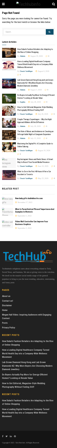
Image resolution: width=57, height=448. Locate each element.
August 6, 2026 (43, 71)
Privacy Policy (8, 327)
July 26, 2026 (42, 114)
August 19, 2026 (36, 56)
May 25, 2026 (42, 178)
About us (6, 296)
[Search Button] (50, 32)
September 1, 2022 (24, 216)
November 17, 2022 (24, 202)
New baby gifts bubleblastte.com (29, 198)
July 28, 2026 (35, 102)
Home (4, 310)
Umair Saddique (26, 71)
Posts (5, 323)
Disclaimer (7, 305)
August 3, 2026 (36, 90)
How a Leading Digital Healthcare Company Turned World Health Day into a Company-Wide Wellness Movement (35, 64)
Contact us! (7, 301)
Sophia (22, 102)
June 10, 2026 (42, 166)
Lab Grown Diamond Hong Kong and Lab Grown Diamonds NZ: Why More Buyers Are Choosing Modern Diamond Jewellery (35, 83)
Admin (22, 56)
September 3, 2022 (24, 228)
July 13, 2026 (35, 138)
